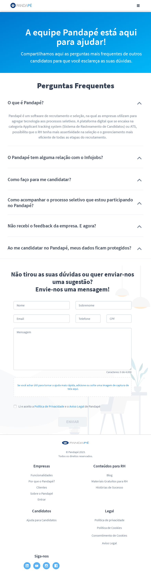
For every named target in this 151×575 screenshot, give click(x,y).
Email (20, 319)
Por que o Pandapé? (42, 481)
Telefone (84, 319)
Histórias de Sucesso (109, 487)
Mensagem (24, 332)
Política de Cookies (109, 528)
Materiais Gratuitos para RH (109, 481)
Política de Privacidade (49, 406)
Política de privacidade (109, 520)
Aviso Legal (76, 406)
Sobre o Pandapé (41, 493)
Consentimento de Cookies (109, 535)
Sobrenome (86, 305)
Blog (109, 475)
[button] (75, 102)
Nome (21, 305)
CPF (112, 319)
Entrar (42, 499)
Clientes (41, 487)
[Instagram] (46, 565)
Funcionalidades (42, 475)
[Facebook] (56, 565)
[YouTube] (36, 565)
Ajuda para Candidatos (42, 520)
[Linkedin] (27, 565)
